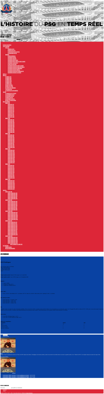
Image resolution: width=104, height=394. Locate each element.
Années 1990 (7, 133)
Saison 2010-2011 (11, 165)
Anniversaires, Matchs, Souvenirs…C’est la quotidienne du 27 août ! (16, 377)
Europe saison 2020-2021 (13, 237)
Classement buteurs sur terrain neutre (16, 71)
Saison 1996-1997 (11, 143)
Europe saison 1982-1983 (12, 193)
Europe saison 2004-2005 (13, 216)
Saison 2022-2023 (11, 183)
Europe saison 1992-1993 (12, 201)
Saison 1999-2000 (11, 147)
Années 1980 (7, 118)
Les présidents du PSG (9, 96)
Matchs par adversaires (10, 248)
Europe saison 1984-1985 (12, 196)
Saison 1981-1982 (11, 121)
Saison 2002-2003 (11, 153)
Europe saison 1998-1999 (12, 209)
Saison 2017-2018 (11, 175)
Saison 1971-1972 (11, 106)
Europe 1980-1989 (8, 191)
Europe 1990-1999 (8, 200)
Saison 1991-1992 (11, 136)
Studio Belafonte (29, 392)
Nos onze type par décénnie (10, 100)
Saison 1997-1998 (11, 144)
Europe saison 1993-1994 (12, 202)
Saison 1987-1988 (11, 129)
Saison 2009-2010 (11, 162)
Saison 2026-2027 (11, 189)
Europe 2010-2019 (8, 220)
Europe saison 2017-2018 (12, 232)
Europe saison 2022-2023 (13, 240)
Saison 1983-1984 (11, 124)
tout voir (13, 373)
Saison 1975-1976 (11, 111)
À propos (5, 335)
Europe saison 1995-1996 (12, 205)
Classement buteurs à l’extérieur (14, 72)
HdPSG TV (4, 74)
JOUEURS (4, 92)
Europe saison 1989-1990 (12, 198)
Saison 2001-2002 (11, 151)
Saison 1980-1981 (11, 119)
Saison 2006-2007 (11, 158)
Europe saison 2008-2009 (13, 219)
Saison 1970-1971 (11, 104)
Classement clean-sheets (13, 63)
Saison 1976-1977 (11, 112)
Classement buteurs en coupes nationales (16, 67)
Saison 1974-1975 (11, 110)
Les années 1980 (8, 78)
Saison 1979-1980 (11, 117)
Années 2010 (7, 164)
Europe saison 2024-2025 (13, 243)
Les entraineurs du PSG (9, 94)
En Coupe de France (9, 85)
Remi (1, 353)
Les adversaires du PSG (12, 53)
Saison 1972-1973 (11, 107)
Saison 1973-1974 (11, 108)
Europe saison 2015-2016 (12, 229)
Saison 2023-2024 (11, 184)
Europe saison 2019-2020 (13, 234)
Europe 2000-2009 (8, 211)
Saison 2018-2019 (11, 176)
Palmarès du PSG (11, 49)
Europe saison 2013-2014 (12, 226)
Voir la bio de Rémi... (4, 356)
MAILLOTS (4, 75)
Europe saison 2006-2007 (13, 218)
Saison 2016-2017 (11, 173)
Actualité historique (7, 45)
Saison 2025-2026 (11, 187)
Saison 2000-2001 (11, 150)
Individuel (7, 54)
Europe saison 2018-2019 (12, 233)
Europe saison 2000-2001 (13, 212)
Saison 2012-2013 (11, 168)
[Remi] (8, 352)
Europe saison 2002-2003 (13, 215)
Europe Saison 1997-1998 (12, 208)
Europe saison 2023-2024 (13, 241)
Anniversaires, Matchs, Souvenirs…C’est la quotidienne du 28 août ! (16, 376)
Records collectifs (11, 50)
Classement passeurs (12, 58)
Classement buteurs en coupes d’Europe (16, 65)
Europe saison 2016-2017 (12, 230)
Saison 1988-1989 (11, 130)
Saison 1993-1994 (11, 139)
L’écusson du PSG (8, 89)
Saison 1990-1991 (11, 135)
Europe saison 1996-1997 (12, 207)
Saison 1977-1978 (11, 114)
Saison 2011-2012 (11, 166)
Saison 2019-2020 (11, 178)
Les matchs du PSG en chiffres (14, 52)
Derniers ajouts (8, 247)
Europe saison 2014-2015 (12, 227)
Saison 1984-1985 (11, 125)
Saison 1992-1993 (11, 137)
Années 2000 (7, 148)
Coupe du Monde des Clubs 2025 (16, 244)
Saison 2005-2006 (11, 157)
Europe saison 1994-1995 (12, 204)
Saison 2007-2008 (11, 160)
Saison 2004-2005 (11, 155)
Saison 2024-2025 (11, 186)
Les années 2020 (8, 83)
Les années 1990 (8, 79)
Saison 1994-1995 (11, 140)
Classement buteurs (12, 57)
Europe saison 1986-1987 (12, 197)
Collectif (7, 47)
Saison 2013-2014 (11, 169)
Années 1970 (7, 103)
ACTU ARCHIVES (5, 245)
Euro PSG (4, 190)
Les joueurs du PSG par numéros (11, 90)
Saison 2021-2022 (11, 182)
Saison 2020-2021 (11, 180)
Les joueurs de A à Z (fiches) (10, 93)
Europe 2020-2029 (8, 236)
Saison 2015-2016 (11, 172)
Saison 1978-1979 (11, 115)
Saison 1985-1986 (11, 126)
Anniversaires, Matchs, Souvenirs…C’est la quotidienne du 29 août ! (16, 375)
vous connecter (8, 387)
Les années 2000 (8, 81)
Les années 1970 (8, 76)
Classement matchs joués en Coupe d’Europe (16, 61)
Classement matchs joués (13, 60)
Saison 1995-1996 (11, 142)
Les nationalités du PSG (10, 99)
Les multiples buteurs (12, 64)
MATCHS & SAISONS (6, 101)
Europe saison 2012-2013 (12, 225)
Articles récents (6, 336)
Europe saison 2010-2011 (12, 222)
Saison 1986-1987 (11, 128)
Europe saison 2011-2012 (12, 223)
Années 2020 (7, 179)
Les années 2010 (8, 82)
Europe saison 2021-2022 (13, 238)
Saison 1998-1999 (11, 146)
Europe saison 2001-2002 (13, 214)
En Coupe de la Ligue (9, 86)
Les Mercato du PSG (9, 97)
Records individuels (12, 56)
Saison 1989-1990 (11, 132)
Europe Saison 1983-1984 (12, 194)
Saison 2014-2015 (11, 171)
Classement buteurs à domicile (14, 70)
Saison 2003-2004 (11, 154)
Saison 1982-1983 (11, 122)
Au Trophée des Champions (10, 88)
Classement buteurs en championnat (15, 68)
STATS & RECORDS (6, 46)
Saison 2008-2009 (11, 161)
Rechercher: (2, 39)
